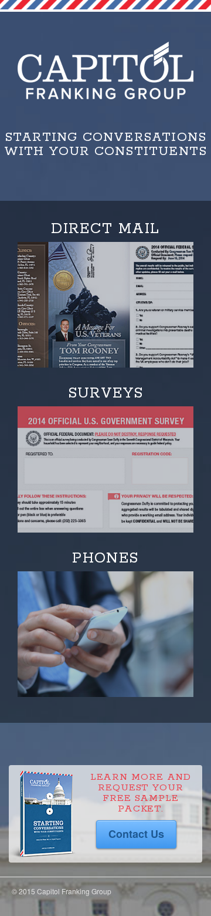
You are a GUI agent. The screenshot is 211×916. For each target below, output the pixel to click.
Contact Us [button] (136, 833)
